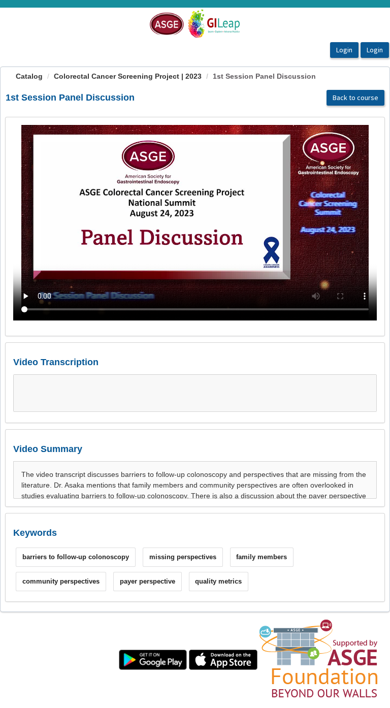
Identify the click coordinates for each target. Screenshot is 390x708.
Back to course (355, 97)
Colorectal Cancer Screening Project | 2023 (128, 76)
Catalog (29, 76)
